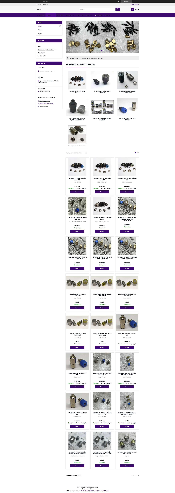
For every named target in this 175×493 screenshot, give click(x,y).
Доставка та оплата (102, 15)
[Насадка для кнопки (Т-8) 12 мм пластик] (127, 440)
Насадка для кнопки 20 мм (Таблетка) (102, 334)
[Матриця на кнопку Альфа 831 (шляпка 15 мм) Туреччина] (127, 206)
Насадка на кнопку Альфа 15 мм (127, 178)
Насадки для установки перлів (127, 119)
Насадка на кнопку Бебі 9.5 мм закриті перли (127, 373)
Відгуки (40, 33)
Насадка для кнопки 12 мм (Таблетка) (102, 294)
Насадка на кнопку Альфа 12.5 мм (102, 178)
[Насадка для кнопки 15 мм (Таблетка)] (127, 283)
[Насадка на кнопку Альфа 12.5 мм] (102, 167)
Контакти (69, 15)
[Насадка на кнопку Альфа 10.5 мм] (77, 167)
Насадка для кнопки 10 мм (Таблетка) (77, 294)
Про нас (60, 15)
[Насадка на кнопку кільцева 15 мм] (102, 206)
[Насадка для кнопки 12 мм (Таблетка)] (102, 283)
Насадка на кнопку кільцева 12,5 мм (77, 218)
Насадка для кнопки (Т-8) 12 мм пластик (127, 452)
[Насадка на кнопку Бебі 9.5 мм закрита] (102, 362)
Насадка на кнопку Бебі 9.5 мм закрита (102, 373)
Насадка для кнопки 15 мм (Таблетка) (127, 294)
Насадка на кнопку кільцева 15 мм (102, 218)
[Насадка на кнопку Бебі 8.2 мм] (127, 322)
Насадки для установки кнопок (77, 92)
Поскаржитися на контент (87, 490)
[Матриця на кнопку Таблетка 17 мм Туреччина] (127, 246)
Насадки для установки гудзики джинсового (77, 119)
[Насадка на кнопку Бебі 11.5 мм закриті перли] (127, 401)
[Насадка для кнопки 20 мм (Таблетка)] (102, 322)
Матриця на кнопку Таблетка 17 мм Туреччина (127, 257)
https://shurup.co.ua (44, 101)
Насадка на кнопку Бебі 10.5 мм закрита (102, 413)
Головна (41, 15)
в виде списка (138, 153)
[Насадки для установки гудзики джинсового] (77, 107)
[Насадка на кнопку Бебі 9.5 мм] (77, 362)
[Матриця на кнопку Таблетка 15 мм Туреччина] (102, 246)
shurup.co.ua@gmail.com (46, 103)
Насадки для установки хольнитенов (127, 92)
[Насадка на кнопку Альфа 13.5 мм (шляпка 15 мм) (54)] (77, 440)
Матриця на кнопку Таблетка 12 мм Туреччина (77, 257)
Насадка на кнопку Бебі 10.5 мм (77, 413)
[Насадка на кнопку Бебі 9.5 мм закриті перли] (127, 362)
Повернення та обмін (84, 15)
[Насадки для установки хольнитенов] (127, 80)
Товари (49, 15)
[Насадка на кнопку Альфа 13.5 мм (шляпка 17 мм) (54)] (102, 440)
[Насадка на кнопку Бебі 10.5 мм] (77, 401)
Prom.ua (96, 487)
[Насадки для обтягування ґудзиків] (102, 107)
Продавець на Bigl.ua (87, 489)
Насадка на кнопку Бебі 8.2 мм (127, 334)
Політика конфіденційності (102, 490)
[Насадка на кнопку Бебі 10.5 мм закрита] (102, 401)
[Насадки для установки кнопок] (77, 80)
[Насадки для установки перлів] (127, 107)
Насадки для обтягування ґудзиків (102, 119)
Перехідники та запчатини (77, 146)
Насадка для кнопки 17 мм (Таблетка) (77, 334)
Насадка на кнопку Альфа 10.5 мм (77, 178)
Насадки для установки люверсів (102, 92)
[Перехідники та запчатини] (77, 135)
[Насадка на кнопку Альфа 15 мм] (127, 167)
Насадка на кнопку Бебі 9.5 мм (77, 373)
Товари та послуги (74, 58)
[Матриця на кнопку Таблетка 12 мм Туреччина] (77, 246)
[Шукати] (117, 9)
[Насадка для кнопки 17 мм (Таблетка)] (77, 322)
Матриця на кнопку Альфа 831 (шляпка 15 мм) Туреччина (127, 219)
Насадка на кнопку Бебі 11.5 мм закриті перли (127, 413)
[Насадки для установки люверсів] (102, 80)
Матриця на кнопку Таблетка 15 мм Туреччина (102, 257)
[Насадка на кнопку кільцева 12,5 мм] (77, 206)
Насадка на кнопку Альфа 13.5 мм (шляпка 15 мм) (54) (77, 452)
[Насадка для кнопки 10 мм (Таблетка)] (77, 283)
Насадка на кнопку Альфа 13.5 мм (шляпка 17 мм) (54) (102, 452)
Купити (77, 192)
